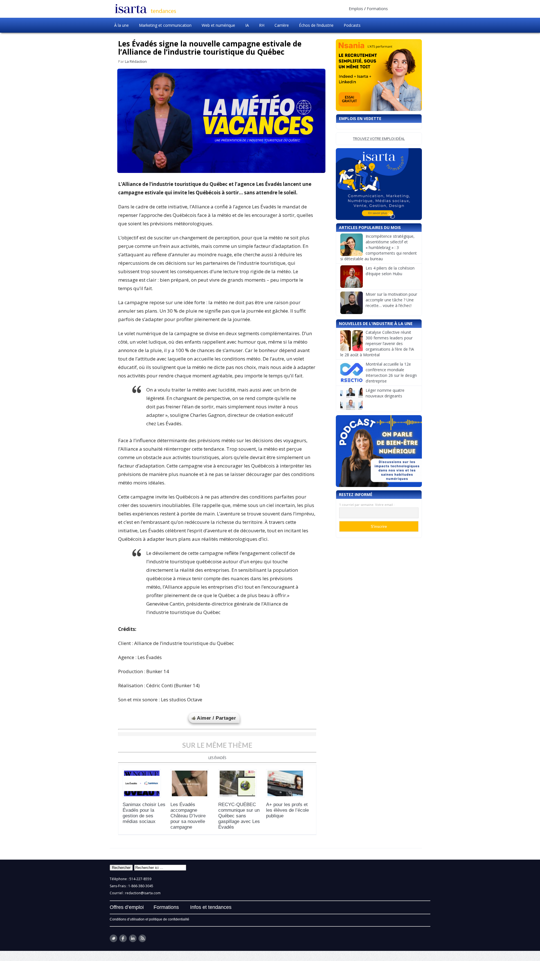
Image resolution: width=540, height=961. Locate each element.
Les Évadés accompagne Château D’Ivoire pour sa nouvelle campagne (188, 816)
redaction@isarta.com (143, 893)
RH (261, 25)
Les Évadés (217, 757)
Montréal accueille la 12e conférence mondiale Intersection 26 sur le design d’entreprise (391, 372)
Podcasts (352, 25)
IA (247, 25)
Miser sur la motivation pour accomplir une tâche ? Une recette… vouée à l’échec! (391, 300)
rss (142, 938)
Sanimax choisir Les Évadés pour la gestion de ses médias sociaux (144, 813)
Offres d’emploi (127, 907)
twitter (113, 938)
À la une (121, 25)
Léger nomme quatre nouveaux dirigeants (385, 393)
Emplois (356, 8)
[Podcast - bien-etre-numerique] (379, 451)
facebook (123, 938)
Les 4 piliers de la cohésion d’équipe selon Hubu (390, 270)
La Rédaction (136, 61)
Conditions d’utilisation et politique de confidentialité (149, 919)
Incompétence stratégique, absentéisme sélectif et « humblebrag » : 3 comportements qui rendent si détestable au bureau (378, 247)
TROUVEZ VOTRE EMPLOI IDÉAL (379, 138)
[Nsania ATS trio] (379, 75)
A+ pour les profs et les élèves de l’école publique (287, 810)
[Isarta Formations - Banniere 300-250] (379, 184)
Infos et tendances (210, 907)
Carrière (281, 25)
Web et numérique (218, 25)
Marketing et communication (165, 25)
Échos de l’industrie (316, 25)
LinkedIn (132, 938)
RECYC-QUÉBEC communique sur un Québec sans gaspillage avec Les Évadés (239, 816)
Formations (377, 8)
